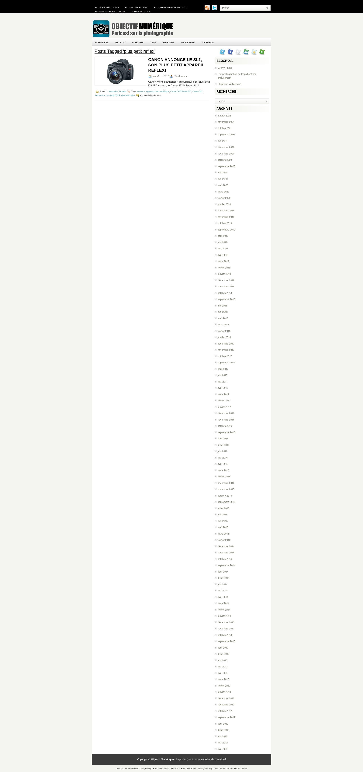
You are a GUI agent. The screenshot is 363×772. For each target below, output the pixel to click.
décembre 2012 (226, 698)
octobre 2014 (225, 559)
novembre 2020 (226, 153)
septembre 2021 (226, 134)
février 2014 (224, 609)
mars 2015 (223, 533)
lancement (100, 95)
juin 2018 (222, 305)
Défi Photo (188, 42)
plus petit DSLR (113, 95)
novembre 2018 (226, 286)
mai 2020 (223, 179)
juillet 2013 (223, 654)
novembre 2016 (226, 419)
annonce (141, 91)
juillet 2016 (223, 445)
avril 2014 (223, 597)
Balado (120, 42)
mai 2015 (223, 521)
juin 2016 (222, 451)
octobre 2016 (225, 426)
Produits (169, 42)
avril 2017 (223, 387)
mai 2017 (223, 381)
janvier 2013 (224, 692)
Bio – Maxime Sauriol (136, 7)
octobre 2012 (225, 711)
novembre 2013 (226, 628)
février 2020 (224, 197)
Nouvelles (102, 42)
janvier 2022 (224, 115)
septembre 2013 (226, 641)
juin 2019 (222, 242)
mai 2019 (223, 248)
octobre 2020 (225, 159)
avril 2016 (223, 464)
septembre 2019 (226, 229)
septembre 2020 (226, 166)
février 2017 (224, 400)
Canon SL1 (197, 91)
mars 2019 (223, 261)
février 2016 (224, 476)
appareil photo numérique (157, 91)
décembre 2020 (226, 147)
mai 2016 (223, 457)
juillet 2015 (223, 508)
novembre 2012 (226, 704)
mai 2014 (223, 590)
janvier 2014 (224, 616)
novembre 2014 (226, 552)
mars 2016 (223, 470)
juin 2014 (222, 584)
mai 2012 (223, 742)
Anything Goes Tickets (214, 768)
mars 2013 (223, 679)
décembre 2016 (226, 413)
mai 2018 (223, 311)
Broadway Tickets (161, 768)
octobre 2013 (225, 635)
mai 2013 (223, 666)
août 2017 (223, 369)
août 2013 (223, 647)
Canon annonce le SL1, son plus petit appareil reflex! (176, 65)
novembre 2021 (226, 121)
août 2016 (223, 438)
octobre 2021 (225, 128)
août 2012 (223, 723)
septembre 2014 (226, 565)
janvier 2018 (224, 337)
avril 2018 (223, 318)
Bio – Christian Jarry (107, 7)
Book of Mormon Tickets (192, 768)
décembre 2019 (226, 210)
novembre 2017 (226, 349)
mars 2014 (223, 603)
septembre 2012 (226, 717)
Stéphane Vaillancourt (229, 84)
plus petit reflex (128, 95)
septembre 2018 (226, 299)
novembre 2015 (226, 489)
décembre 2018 (226, 280)
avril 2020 (223, 185)
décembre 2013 (226, 622)
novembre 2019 (226, 217)
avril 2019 (223, 255)
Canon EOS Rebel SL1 (180, 91)
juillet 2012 (223, 730)
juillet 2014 (223, 578)
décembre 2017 (226, 343)
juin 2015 (222, 514)
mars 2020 (223, 191)
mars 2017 (223, 394)
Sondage (137, 42)
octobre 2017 (225, 356)
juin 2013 (222, 660)
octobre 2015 (225, 495)
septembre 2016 (226, 432)
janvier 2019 (224, 273)
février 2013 (224, 685)
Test (153, 42)
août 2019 (223, 235)
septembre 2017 (226, 362)
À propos (208, 42)
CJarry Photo (225, 67)
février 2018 (224, 331)
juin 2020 (222, 172)
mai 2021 (223, 141)
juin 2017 (222, 375)
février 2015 (224, 540)
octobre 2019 (225, 223)
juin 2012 (222, 736)
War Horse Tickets (238, 768)
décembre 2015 (226, 483)
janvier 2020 (224, 204)
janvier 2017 (224, 407)
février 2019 (224, 267)
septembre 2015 (226, 502)
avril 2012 (223, 749)
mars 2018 (223, 324)
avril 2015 (223, 527)
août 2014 (223, 571)
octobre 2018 (225, 293)
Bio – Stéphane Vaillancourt (170, 7)
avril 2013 (223, 673)
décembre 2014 (226, 546)
